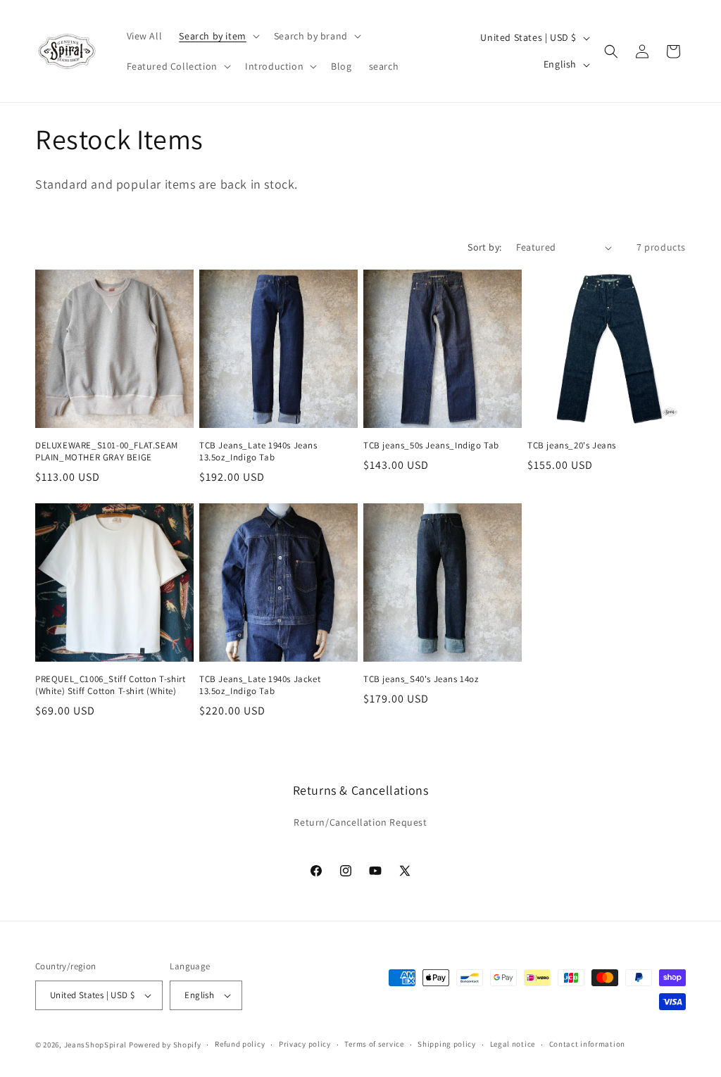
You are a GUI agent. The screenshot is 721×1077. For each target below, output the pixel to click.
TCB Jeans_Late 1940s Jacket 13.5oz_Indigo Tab (259, 685)
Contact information (587, 1044)
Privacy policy (305, 1044)
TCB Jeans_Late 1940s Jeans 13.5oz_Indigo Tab (258, 451)
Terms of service (373, 1044)
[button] (217, 36)
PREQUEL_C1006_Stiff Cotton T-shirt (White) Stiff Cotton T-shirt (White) (110, 685)
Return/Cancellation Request (360, 822)
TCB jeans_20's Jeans (571, 445)
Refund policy (240, 1044)
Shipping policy (447, 1044)
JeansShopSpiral (95, 1045)
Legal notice (512, 1044)
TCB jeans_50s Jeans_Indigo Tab (431, 445)
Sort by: (484, 247)
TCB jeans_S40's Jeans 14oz (421, 679)
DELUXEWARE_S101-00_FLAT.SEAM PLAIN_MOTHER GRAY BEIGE (106, 451)
